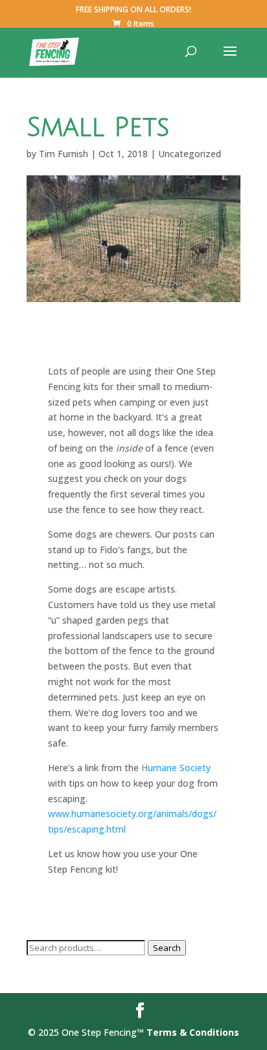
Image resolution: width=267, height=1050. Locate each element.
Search (167, 948)
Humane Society (176, 767)
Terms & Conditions (192, 1032)
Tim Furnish (63, 154)
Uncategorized (189, 154)
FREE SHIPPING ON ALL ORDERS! (133, 10)
